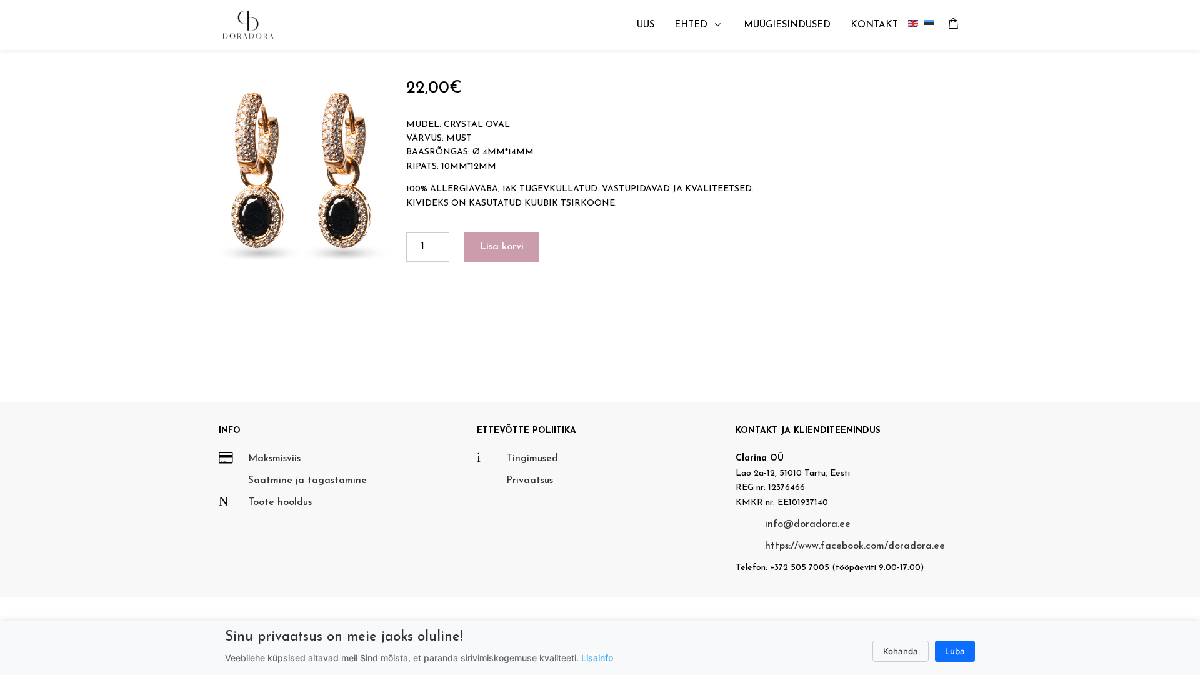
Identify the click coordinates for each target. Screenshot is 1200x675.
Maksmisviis (274, 459)
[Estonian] (931, 25)
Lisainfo (597, 657)
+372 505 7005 (799, 567)
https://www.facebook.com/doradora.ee (855, 546)
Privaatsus (529, 481)
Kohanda (900, 651)
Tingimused (532, 459)
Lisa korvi (502, 247)
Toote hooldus (280, 503)
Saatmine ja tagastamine (307, 481)
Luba (955, 651)
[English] (916, 25)
